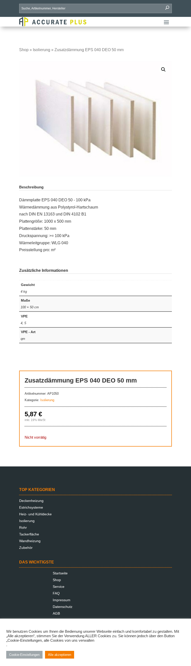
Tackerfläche (29, 534)
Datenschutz (62, 607)
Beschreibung (31, 187)
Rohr (23, 527)
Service (58, 587)
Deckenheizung (31, 501)
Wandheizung (30, 541)
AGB (56, 613)
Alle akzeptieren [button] (59, 655)
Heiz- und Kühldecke (35, 514)
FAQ (56, 593)
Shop (24, 50)
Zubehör (26, 548)
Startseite (60, 573)
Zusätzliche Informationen (43, 270)
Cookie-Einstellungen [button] (24, 655)
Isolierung (41, 50)
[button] (163, 69)
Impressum (61, 600)
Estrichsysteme (31, 507)
